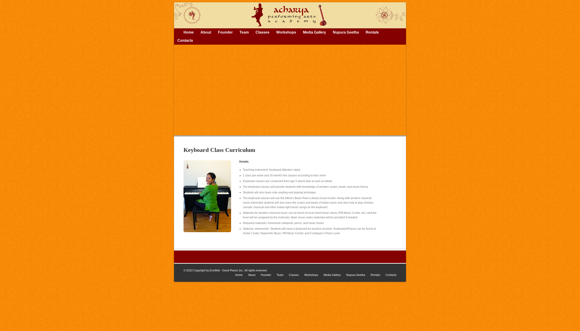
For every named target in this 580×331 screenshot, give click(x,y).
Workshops (286, 32)
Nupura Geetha (346, 32)
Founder (225, 32)
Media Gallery (314, 32)
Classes (262, 32)
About (206, 32)
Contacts (185, 40)
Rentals (372, 32)
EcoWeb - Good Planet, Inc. (226, 270)
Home (189, 32)
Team (244, 32)
